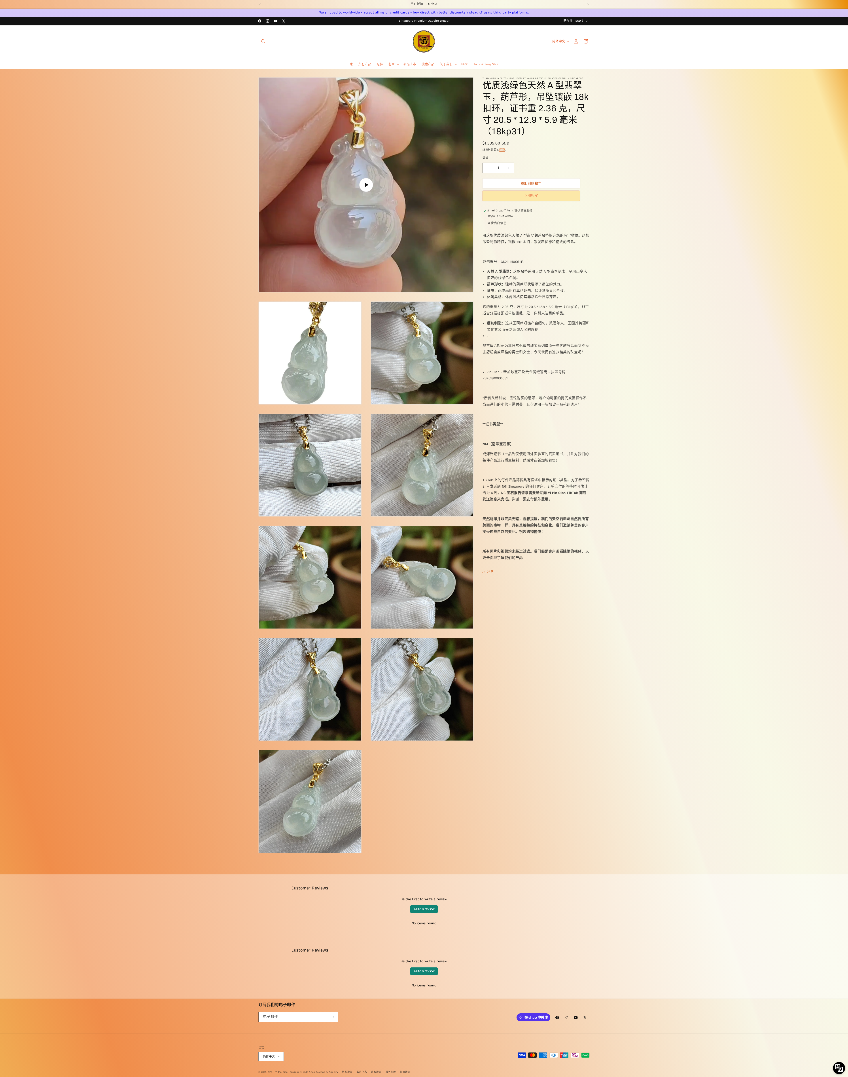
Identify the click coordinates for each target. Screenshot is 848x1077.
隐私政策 (347, 1072)
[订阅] (333, 1017)
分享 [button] (490, 572)
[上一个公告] (260, 4)
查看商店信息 (497, 223)
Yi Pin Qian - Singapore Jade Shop (295, 1072)
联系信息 (362, 1072)
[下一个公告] (588, 4)
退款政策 (376, 1072)
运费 (502, 150)
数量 (485, 158)
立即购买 (531, 196)
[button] (263, 41)
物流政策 (405, 1072)
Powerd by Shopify (327, 1072)
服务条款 (391, 1072)
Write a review (424, 909)
